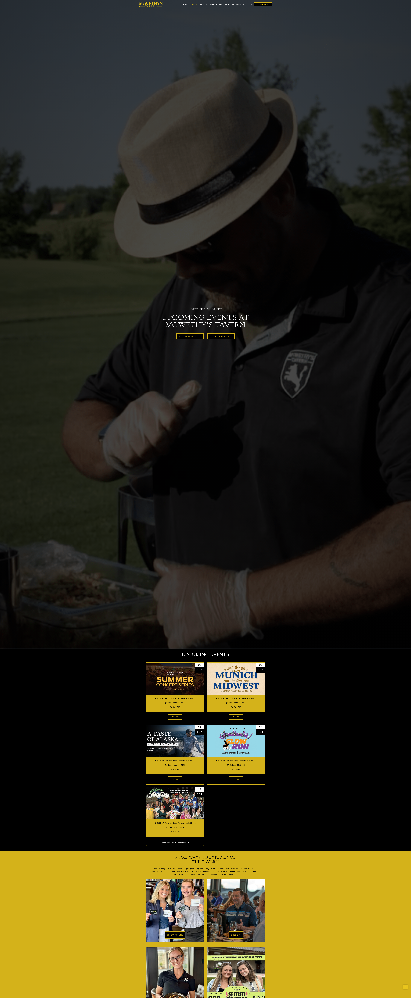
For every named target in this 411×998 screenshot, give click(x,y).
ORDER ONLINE (224, 4)
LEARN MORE (175, 717)
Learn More (236, 779)
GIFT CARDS (237, 4)
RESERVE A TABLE (263, 4)
